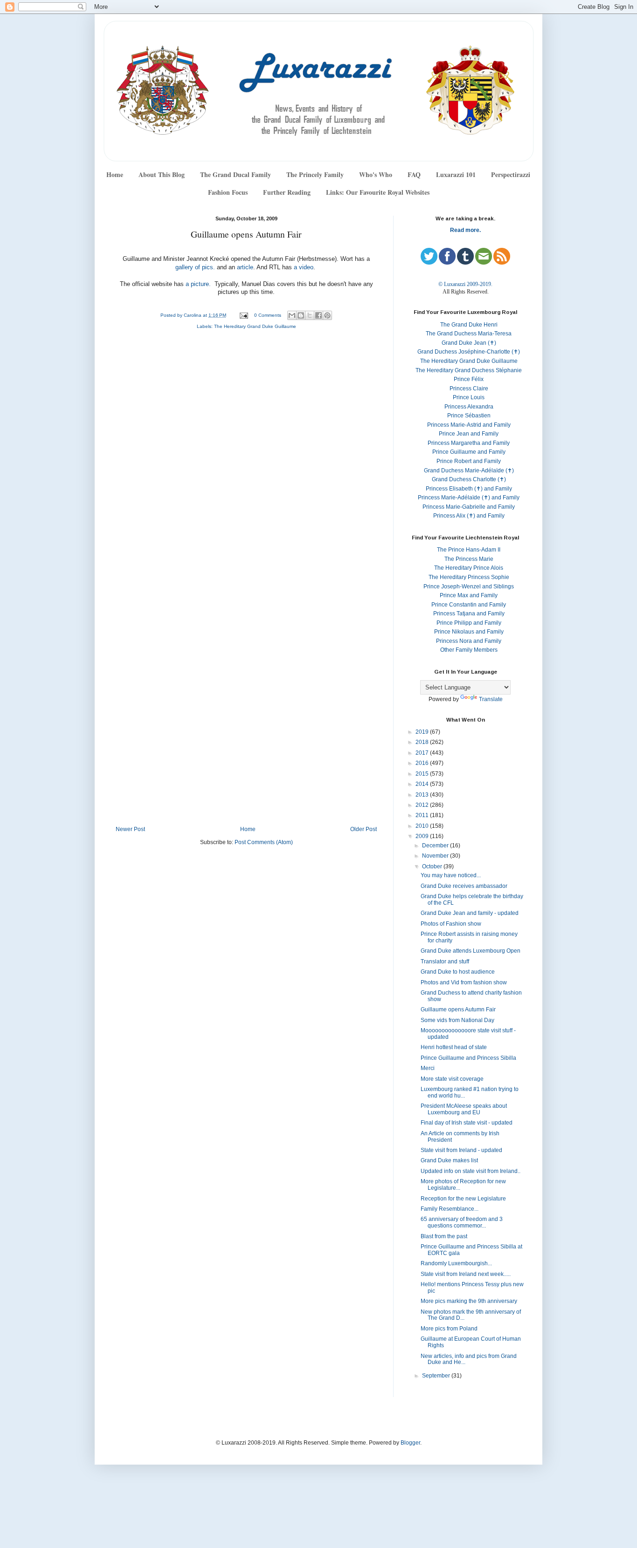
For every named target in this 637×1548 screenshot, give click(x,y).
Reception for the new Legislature (463, 1198)
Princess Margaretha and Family (469, 443)
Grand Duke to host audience (458, 972)
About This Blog (161, 174)
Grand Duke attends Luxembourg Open (470, 951)
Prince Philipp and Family (468, 623)
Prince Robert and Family (468, 461)
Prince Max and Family (469, 595)
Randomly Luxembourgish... (456, 1263)
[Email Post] (243, 315)
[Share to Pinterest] (327, 315)
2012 (422, 805)
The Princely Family (315, 174)
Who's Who (375, 174)
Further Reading (287, 192)
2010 (422, 826)
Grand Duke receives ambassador (464, 886)
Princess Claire (469, 388)
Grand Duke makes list (449, 1160)
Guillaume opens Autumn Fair (458, 1009)
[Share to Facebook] (318, 315)
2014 (422, 784)
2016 (422, 763)
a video (302, 267)
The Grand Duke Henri (469, 324)
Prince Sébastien (469, 415)
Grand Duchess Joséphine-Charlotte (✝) (468, 352)
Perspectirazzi (510, 174)
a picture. (199, 284)
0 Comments (267, 315)
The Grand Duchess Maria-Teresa (469, 333)
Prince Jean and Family (469, 433)
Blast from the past (444, 1236)
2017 (422, 753)
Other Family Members (469, 650)
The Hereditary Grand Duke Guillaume (255, 326)
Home (114, 174)
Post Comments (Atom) (264, 842)
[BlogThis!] (300, 315)
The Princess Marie (468, 559)
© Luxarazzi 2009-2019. (465, 284)
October (432, 866)
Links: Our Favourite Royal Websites (377, 192)
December (436, 845)
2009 (422, 836)
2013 (422, 795)
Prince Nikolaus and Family (469, 631)
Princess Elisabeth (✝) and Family (469, 488)
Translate (491, 699)
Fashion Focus (228, 192)
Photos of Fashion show (451, 924)
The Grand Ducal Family (235, 174)
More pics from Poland (449, 1328)
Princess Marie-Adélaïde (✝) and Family (468, 497)
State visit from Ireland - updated (461, 1150)
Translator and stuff (445, 961)
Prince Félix (469, 379)
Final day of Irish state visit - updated (466, 1122)
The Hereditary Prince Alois (468, 568)
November (436, 856)
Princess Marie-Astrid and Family (469, 425)
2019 (422, 732)
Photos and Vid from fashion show (464, 982)
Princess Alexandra (468, 406)
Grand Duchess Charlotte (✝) (469, 479)
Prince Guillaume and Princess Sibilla (468, 1058)
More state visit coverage (452, 1079)
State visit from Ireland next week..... (466, 1274)
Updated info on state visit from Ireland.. (470, 1171)
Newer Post (130, 829)
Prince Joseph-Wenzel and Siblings (468, 586)
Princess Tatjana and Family (469, 613)
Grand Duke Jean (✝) (469, 343)
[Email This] (292, 315)
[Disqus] (246, 461)
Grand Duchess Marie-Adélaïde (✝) (469, 470)
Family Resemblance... (449, 1209)
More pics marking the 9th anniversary (469, 1301)
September (436, 1375)
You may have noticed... (451, 875)
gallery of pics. (195, 267)
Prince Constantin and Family (468, 604)
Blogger (410, 1443)
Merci (428, 1068)
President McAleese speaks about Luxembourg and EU (464, 1109)
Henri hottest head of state (454, 1047)
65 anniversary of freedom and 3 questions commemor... (462, 1222)
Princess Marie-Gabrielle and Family (468, 507)
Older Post (363, 829)
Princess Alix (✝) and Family (469, 515)
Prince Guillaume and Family (468, 452)
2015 (422, 774)
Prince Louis (469, 397)
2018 (422, 742)
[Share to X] (309, 315)
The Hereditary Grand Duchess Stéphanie (468, 370)
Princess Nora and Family (468, 641)
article (244, 267)
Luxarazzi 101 (456, 174)
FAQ (414, 174)
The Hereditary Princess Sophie (469, 577)
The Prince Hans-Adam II (468, 549)
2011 (422, 815)
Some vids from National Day (457, 1020)
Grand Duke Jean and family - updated (470, 913)
